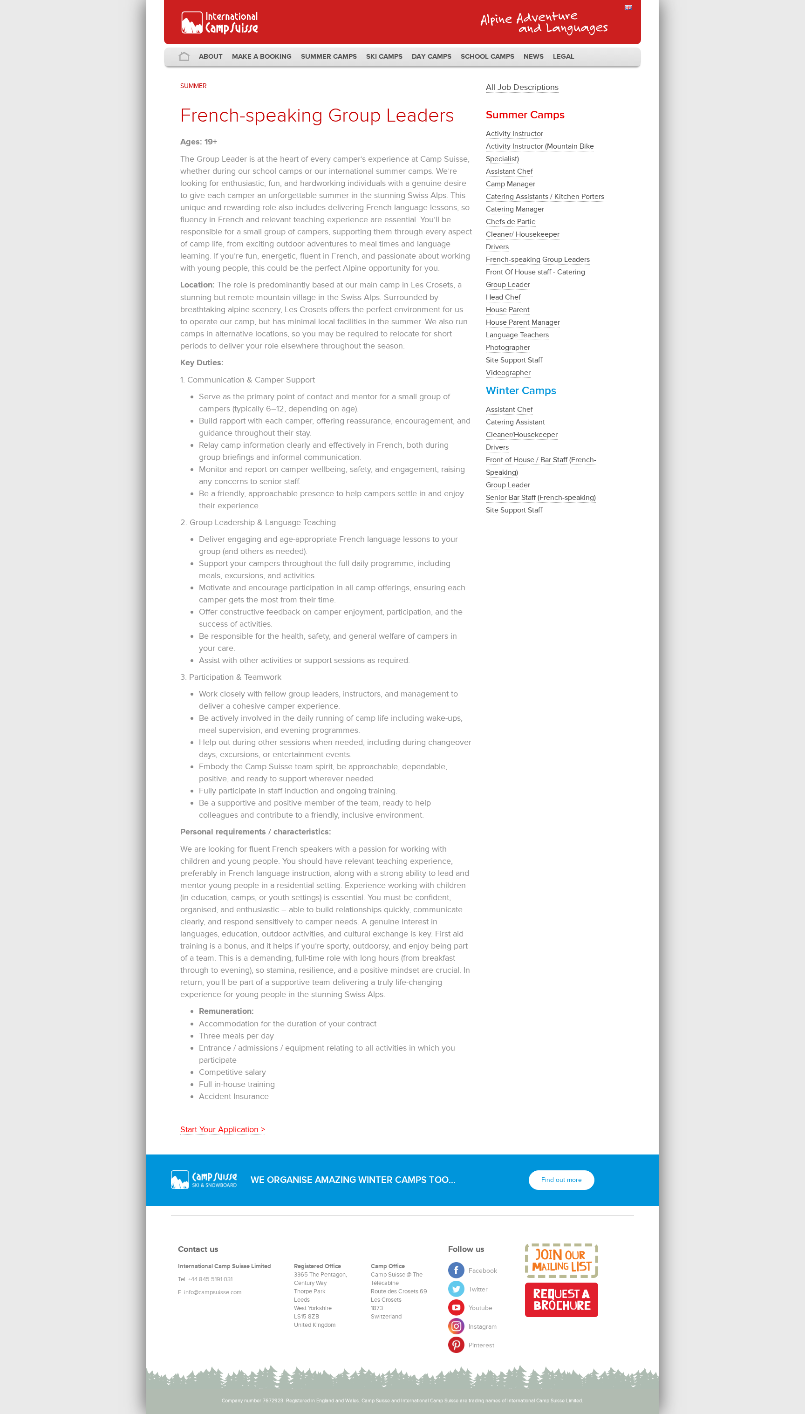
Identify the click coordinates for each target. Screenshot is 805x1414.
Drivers (497, 247)
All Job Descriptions (522, 87)
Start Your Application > (222, 1129)
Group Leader (508, 284)
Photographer (508, 347)
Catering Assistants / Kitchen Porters (545, 196)
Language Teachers (517, 335)
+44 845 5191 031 (210, 1279)
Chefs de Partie (511, 221)
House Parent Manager (523, 322)
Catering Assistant (515, 422)
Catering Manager (515, 209)
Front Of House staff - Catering (535, 272)
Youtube (479, 1308)
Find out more (561, 1180)
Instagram (482, 1327)
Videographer (508, 372)
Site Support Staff (514, 360)
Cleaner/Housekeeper (522, 434)
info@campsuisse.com (213, 1292)
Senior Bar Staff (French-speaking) (541, 497)
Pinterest (480, 1345)
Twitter (477, 1289)
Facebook (482, 1271)
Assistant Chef (509, 171)
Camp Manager (510, 184)
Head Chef (503, 297)
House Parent (508, 309)
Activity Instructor (514, 133)
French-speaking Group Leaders (538, 259)
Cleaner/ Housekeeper (522, 234)
